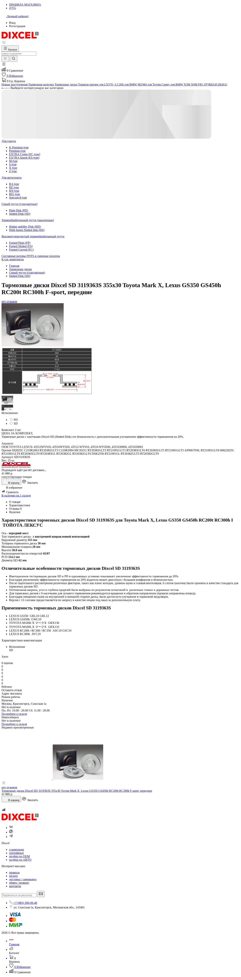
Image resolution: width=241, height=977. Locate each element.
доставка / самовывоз (22, 879)
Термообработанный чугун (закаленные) (28, 220)
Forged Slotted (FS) (21, 246)
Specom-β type (18, 197)
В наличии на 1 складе (16, 495)
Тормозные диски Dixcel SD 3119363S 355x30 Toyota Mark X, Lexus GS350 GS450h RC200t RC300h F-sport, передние (77, 790)
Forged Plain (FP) (19, 242)
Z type (13, 171)
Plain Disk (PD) (18, 210)
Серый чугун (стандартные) (19, 204)
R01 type (14, 194)
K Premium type (19, 147)
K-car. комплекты (13, 259)
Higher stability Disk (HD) (25, 226)
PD (16, 419)
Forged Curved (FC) (21, 249)
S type (13, 164)
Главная (14, 265)
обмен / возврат (19, 882)
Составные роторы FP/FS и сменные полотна (31, 256)
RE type (14, 187)
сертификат (16, 853)
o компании (16, 849)
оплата (13, 876)
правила (14, 872)
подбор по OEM (19, 856)
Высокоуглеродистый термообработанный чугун (33, 236)
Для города (9, 141)
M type (13, 161)
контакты (15, 886)
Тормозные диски (20, 269)
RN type (14, 190)
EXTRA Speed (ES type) (24, 157)
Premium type (17, 150)
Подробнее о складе (14, 713)
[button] (4, 65)
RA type (14, 184)
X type (13, 167)
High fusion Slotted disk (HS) (26, 230)
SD (16, 423)
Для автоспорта (11, 177)
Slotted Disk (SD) (19, 213)
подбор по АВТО (20, 859)
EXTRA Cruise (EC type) (24, 154)
